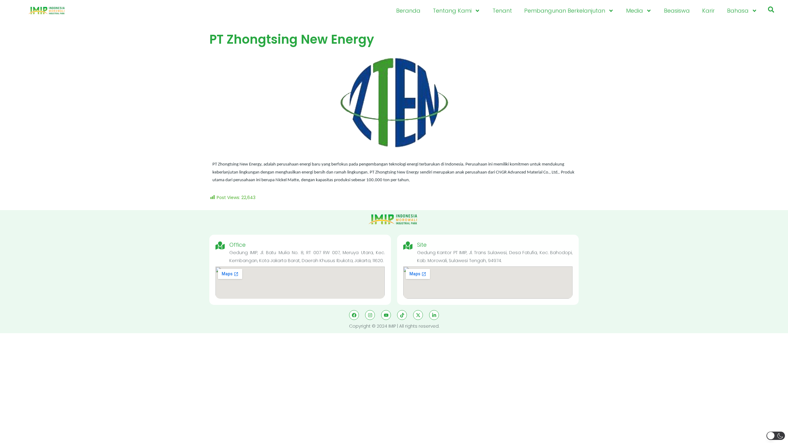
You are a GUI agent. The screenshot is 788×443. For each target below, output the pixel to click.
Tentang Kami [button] (452, 10)
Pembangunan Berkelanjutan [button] (564, 10)
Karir (708, 10)
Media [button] (634, 10)
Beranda (408, 10)
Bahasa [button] (738, 10)
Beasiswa (677, 10)
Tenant (502, 10)
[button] (771, 11)
